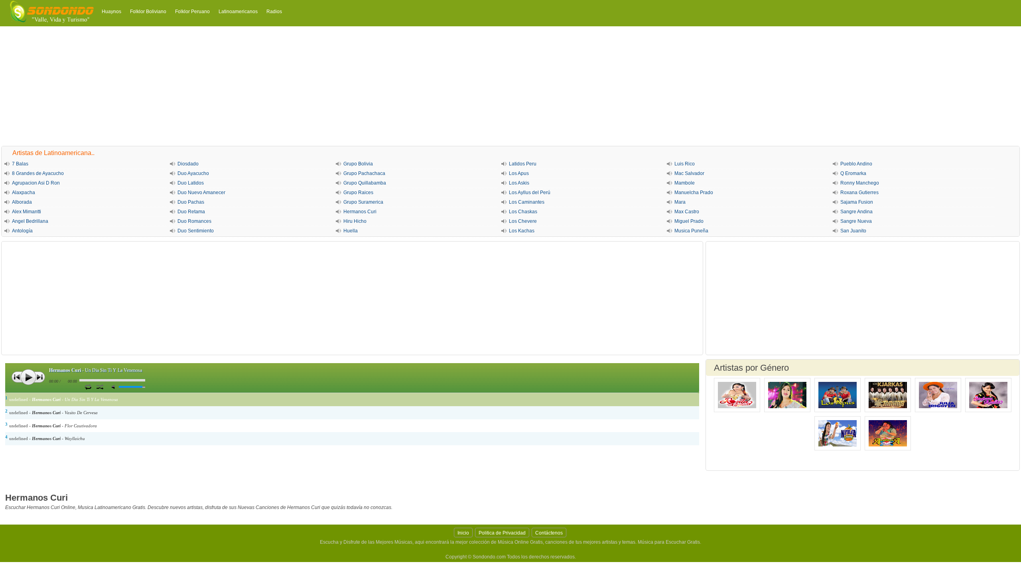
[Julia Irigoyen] (938, 395)
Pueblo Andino (856, 164)
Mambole (684, 183)
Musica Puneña (691, 231)
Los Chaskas (523, 211)
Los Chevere (523, 221)
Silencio (114, 387)
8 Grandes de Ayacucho (38, 173)
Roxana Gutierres (859, 192)
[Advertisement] (510, 86)
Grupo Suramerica (363, 202)
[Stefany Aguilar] (988, 395)
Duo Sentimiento (195, 231)
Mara (680, 202)
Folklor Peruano (192, 11)
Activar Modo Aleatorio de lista (100, 386)
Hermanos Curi (359, 211)
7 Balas (20, 164)
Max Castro (686, 211)
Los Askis (519, 183)
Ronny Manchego (859, 183)
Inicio (463, 533)
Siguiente (39, 377)
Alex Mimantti (26, 211)
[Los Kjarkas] (888, 395)
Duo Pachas (190, 202)
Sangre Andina (856, 211)
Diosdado (188, 164)
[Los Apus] (837, 395)
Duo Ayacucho (193, 173)
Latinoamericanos (238, 11)
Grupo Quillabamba (364, 183)
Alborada (22, 202)
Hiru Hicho (355, 221)
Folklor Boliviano (148, 11)
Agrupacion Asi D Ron (36, 183)
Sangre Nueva (856, 221)
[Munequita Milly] (787, 395)
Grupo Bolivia (358, 164)
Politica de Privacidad (502, 533)
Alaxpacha (23, 192)
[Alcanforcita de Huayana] (888, 433)
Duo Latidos (190, 183)
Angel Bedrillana (30, 221)
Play (28, 377)
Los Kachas (521, 231)
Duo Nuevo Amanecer (201, 192)
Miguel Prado (689, 221)
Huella (350, 231)
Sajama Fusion (856, 202)
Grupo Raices (358, 192)
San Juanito (853, 231)
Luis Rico (684, 164)
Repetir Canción (88, 386)
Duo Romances (194, 221)
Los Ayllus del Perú (529, 192)
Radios (274, 11)
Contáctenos (549, 533)
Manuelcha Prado (693, 192)
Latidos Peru (522, 164)
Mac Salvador (689, 173)
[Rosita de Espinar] (737, 395)
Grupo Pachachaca (364, 173)
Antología (22, 231)
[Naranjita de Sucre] (837, 433)
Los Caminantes (526, 202)
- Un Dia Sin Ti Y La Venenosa (95, 370)
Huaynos (111, 11)
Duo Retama (191, 211)
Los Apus (519, 173)
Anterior (17, 377)
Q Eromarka (853, 173)
